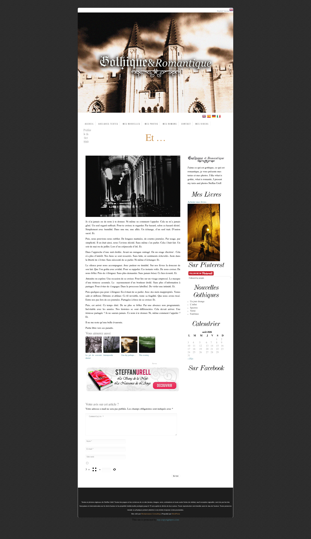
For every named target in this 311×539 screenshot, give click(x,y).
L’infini (193, 304)
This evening (144, 355)
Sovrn (154, 363)
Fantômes (194, 313)
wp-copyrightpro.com (168, 519)
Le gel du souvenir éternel (94, 356)
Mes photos (151, 124)
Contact (186, 124)
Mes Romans (170, 124)
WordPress (176, 514)
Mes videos (202, 124)
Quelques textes (108, 124)
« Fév (190, 358)
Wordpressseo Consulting (150, 514)
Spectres (194, 307)
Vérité (193, 310)
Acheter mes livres (197, 201)
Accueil (89, 124)
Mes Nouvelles (131, 124)
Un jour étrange (197, 301)
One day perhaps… (128, 355)
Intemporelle (108, 355)
